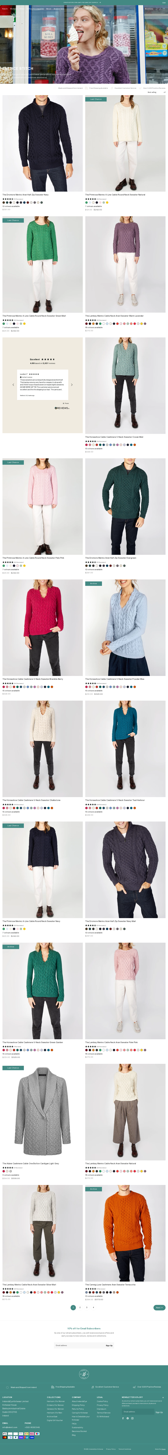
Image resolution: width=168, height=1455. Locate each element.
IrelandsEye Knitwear (96, 1449)
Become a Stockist (79, 1431)
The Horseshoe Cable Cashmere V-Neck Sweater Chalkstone (31, 800)
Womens (13, 9)
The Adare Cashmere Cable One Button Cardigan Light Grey (30, 1164)
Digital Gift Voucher (55, 1420)
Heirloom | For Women (56, 1401)
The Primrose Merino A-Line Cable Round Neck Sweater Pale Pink (33, 558)
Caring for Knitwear (80, 1413)
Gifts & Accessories (35, 9)
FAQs (74, 1424)
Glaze (163, 1449)
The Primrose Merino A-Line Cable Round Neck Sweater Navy (31, 921)
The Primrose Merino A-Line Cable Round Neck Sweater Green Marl (34, 316)
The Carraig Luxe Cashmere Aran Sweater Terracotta (110, 1285)
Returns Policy (78, 1409)
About (48, 9)
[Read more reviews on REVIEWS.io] (62, 408)
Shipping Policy (78, 1405)
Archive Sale (59, 9)
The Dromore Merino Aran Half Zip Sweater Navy (25, 195)
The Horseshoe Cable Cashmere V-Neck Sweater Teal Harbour (115, 800)
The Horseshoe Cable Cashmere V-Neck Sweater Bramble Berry (32, 679)
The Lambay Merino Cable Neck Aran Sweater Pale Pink (111, 1042)
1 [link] (73, 1308)
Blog (74, 1435)
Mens (22, 9)
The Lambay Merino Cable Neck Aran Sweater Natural (110, 1164)
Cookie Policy (102, 1401)
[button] (14, 9)
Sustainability (77, 1427)
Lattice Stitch (15, 16)
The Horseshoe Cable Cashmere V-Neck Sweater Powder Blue (114, 679)
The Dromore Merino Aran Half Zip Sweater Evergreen (110, 558)
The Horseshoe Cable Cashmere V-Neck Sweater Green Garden (32, 1042)
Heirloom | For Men (54, 1413)
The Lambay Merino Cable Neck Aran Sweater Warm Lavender (114, 316)
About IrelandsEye (79, 1401)
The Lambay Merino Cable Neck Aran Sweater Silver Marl (29, 1285)
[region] (42, 384)
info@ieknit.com (9, 1427)
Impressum (101, 1409)
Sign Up (109, 1345)
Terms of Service (103, 1413)
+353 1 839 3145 (32, 1427)
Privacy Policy (102, 1405)
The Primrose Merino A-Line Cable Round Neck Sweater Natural (115, 195)
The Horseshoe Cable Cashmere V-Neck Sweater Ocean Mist (114, 437)
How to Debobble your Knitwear (81, 1418)
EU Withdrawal (103, 1417)
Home (4, 16)
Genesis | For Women (55, 1409)
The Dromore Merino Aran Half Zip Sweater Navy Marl (110, 921)
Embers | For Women (55, 1405)
